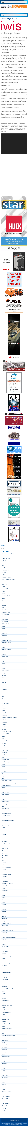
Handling (3, 787)
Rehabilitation (4, 986)
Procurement (4, 967)
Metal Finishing (5, 890)
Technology (4, 1049)
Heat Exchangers (5, 794)
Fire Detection (5, 740)
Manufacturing (5, 876)
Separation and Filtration (7, 1005)
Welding (3, 1110)
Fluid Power (4, 754)
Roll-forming (4, 993)
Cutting (3, 673)
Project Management (6, 972)
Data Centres (4, 680)
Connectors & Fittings (6, 642)
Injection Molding (5, 825)
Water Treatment (5, 1105)
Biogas (3, 591)
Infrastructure (4, 822)
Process (3, 960)
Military (3, 895)
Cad (2, 600)
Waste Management (6, 1096)
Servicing (4, 1009)
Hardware (4, 790)
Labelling (3, 839)
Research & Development (7, 988)
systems (3, 1042)
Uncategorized (5, 1075)
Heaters (3, 799)
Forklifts (3, 764)
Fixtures (3, 745)
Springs (3, 1026)
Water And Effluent (6, 1098)
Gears (3, 778)
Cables (3, 598)
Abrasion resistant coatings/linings (9, 553)
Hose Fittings (4, 804)
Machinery (4, 864)
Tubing (3, 1068)
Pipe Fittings (4, 932)
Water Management (6, 1103)
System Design (5, 1040)
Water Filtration (5, 1101)
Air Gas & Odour (5, 570)
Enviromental (4, 722)
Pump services (5, 979)
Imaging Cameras (5, 808)
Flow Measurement (6, 747)
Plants (3, 942)
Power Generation (5, 951)
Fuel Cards (4, 771)
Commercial (4, 631)
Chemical (4, 609)
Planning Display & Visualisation (9, 937)
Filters (3, 738)
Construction (4, 645)
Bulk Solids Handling (6, 595)
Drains (3, 691)
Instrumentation (5, 829)
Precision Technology (6, 956)
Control (3, 647)
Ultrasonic (4, 1073)
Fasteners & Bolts (5, 733)
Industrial (4, 811)
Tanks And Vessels (6, 1044)
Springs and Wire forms (7, 1028)
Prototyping (4, 977)
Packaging (4, 921)
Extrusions (4, 726)
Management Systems (6, 874)
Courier (3, 663)
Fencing (3, 736)
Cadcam (3, 602)
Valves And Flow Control (7, 1080)
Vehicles (3, 1082)
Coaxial (3, 628)
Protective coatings (6, 974)
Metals (3, 892)
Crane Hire (4, 666)
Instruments (4, 832)
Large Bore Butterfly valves (7, 843)
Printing (3, 958)
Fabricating (4, 729)
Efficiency (4, 698)
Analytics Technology (6, 577)
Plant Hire (4, 939)
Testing (3, 1054)
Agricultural (4, 567)
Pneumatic (4, 944)
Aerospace (4, 565)
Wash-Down (4, 1094)
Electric (3, 701)
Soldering (4, 1021)
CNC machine (5, 621)
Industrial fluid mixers (6, 818)
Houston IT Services (19, 1124)
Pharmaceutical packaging (7, 930)
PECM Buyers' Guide (15, 1120)
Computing (4, 638)
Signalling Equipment (6, 1012)
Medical (3, 888)
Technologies (4, 1047)
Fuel (3, 769)
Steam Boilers (5, 1030)
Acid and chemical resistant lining (9, 563)
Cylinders (4, 675)
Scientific (4, 998)
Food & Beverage (5, 759)
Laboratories (4, 841)
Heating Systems (5, 801)
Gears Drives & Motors (7, 780)
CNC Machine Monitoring (7, 623)
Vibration (3, 1089)
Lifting (3, 850)
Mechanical (4, 885)
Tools (3, 1059)
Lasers (3, 846)
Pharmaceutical (5, 928)
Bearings (3, 586)
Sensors (3, 1002)
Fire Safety (4, 743)
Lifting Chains (5, 853)
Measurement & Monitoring (7, 883)
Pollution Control (5, 946)
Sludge (3, 1014)
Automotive (4, 584)
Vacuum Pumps (5, 1077)
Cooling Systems (5, 656)
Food (3, 757)
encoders (4, 708)
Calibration (4, 605)
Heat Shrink (4, 797)
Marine (3, 878)
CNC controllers (5, 619)
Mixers (3, 899)
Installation (4, 827)
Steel (3, 1033)
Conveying (4, 654)
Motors (3, 906)
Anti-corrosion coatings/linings (8, 579)
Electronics (4, 705)
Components (4, 633)
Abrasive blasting (5, 556)
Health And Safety (5, 792)
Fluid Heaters (4, 752)
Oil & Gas (4, 916)
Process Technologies (6, 963)
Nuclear (3, 914)
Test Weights (4, 1052)
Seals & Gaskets (5, 1000)
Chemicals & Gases (6, 612)
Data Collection (5, 682)
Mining (3, 897)
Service (3, 1007)
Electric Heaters (5, 703)
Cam (3, 607)
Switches (4, 1037)
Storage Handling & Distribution (8, 1035)
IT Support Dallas (19, 1123)
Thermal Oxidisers (6, 1056)
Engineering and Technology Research (10, 717)
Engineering (4, 715)
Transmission (4, 1063)
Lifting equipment (5, 855)
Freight (3, 766)
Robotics (3, 991)
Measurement (5, 881)
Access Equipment (6, 558)
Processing (4, 965)
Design (3, 687)
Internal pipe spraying (6, 836)
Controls (3, 652)
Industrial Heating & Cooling (8, 820)
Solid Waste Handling (6, 1023)
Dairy (3, 677)
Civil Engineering (5, 614)
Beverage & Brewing (6, 588)
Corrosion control (5, 659)
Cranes (3, 668)
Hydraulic (4, 806)
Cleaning (3, 616)
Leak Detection (5, 848)
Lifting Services (5, 857)
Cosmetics (4, 661)
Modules (3, 902)
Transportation (5, 1066)
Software (3, 1016)
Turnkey (3, 1070)
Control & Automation (6, 649)
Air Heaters (4, 572)
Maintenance (4, 871)
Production (4, 970)
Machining (4, 869)
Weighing (4, 1108)
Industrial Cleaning (6, 815)
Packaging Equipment (6, 923)
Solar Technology (5, 1019)
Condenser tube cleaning (7, 640)
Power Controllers (5, 949)
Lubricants (4, 862)
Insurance (4, 834)
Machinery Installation (6, 867)
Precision (4, 953)
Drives (3, 694)
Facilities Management (6, 731)
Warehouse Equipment (6, 1091)
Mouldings (4, 909)
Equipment (4, 724)
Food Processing (5, 761)
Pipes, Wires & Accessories (8, 935)
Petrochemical (5, 925)
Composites (4, 635)
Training (3, 1061)
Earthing (3, 696)
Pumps (3, 981)
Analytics (4, 574)
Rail (2, 984)
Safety (3, 995)
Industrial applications (6, 813)
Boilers (3, 593)
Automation (4, 581)
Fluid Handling (5, 750)
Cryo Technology (5, 670)
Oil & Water (4, 918)
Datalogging (4, 684)
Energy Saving (5, 712)
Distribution (4, 689)
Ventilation (4, 1084)
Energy (3, 710)
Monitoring (4, 904)
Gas (2, 773)
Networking (4, 911)
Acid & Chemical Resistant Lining (9, 560)
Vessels (3, 1087)
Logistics (4, 860)
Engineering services (6, 719)
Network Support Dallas (9, 1124)
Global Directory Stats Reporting (9, 783)
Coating (3, 626)
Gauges (3, 776)
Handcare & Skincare (6, 785)
